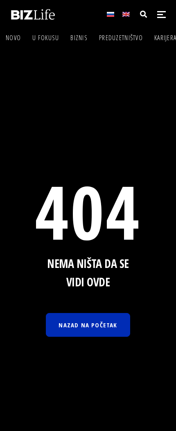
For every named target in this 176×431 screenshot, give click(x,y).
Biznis (79, 37)
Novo (13, 37)
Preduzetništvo (121, 37)
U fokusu (45, 37)
